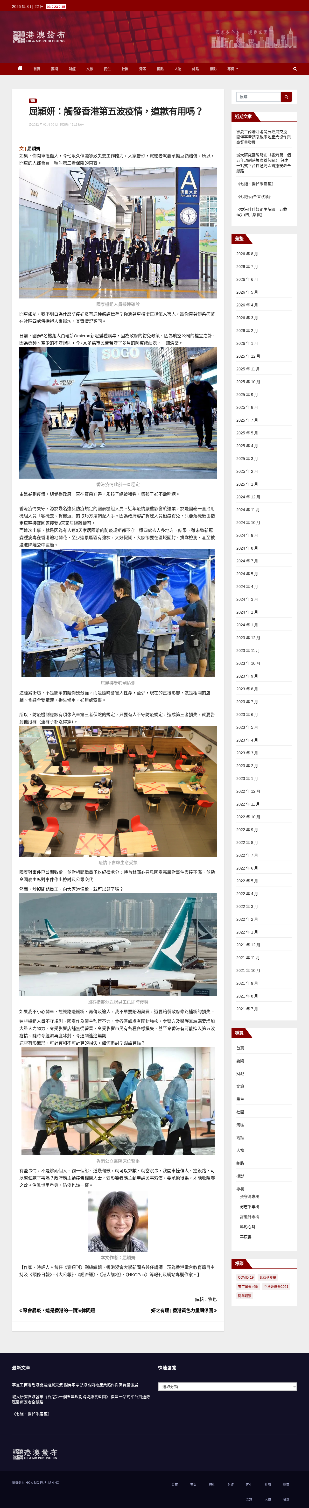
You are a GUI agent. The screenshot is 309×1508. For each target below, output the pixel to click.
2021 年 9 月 (247, 983)
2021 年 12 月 (248, 945)
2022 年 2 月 (247, 919)
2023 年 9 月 (247, 676)
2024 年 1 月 (247, 625)
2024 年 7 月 (247, 561)
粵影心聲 (248, 1227)
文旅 (89, 69)
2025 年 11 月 (248, 369)
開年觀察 (245, 1296)
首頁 (37, 69)
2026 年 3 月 (247, 318)
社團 (125, 69)
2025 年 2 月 (247, 471)
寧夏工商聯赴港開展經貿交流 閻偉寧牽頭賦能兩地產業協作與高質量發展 (263, 137)
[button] (295, 69)
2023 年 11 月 (248, 651)
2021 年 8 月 (247, 996)
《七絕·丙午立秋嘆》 (254, 197)
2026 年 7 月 (247, 267)
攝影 (213, 69)
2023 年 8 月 (247, 689)
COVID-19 (246, 1277)
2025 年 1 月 (247, 484)
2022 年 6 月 (247, 868)
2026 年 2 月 (247, 331)
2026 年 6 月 (247, 279)
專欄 (231, 69)
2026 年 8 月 (247, 254)
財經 (72, 69)
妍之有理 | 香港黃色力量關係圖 (182, 1310)
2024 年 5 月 (247, 574)
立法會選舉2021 (276, 1287)
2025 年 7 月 (247, 420)
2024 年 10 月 (248, 523)
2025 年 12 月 (248, 356)
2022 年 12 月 (248, 791)
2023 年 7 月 (247, 702)
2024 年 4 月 (247, 587)
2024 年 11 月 (248, 510)
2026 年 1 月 (247, 343)
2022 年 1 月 (247, 932)
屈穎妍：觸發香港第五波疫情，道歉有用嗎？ (116, 111)
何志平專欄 (250, 1207)
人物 (178, 69)
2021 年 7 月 (247, 1009)
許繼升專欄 (250, 1217)
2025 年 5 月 (247, 433)
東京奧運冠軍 (248, 1287)
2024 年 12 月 (248, 497)
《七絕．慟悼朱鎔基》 (255, 184)
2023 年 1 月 (247, 779)
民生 (107, 69)
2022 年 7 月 (247, 855)
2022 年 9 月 (247, 830)
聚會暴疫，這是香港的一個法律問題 (58, 1310)
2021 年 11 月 (248, 958)
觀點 (160, 69)
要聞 (54, 69)
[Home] (20, 69)
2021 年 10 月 (248, 971)
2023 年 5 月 (247, 727)
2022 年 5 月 (247, 881)
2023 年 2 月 (247, 766)
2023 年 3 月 (247, 753)
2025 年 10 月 (248, 382)
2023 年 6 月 (247, 715)
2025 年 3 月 (247, 459)
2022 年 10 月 (248, 817)
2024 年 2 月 (247, 612)
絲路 (195, 69)
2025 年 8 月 (247, 407)
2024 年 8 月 (247, 548)
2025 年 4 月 (247, 446)
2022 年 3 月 (247, 907)
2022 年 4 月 (247, 894)
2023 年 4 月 (247, 740)
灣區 (142, 69)
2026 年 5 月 (247, 292)
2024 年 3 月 (247, 599)
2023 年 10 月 (248, 663)
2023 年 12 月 (248, 638)
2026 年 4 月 (247, 305)
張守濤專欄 (250, 1197)
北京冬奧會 (267, 1277)
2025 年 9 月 (247, 395)
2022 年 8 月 (247, 843)
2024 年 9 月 (247, 535)
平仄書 (246, 1237)
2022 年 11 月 (248, 804)
